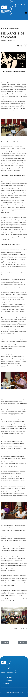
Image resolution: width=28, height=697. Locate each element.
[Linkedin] (24, 4)
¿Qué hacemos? (8, 680)
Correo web (6, 683)
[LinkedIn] (25, 45)
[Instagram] (15, 6)
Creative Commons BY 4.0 (16, 692)
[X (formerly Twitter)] (21, 45)
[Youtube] (21, 4)
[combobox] (18, 1)
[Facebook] (15, 4)
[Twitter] (18, 4)
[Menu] (26, 13)
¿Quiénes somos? (8, 677)
